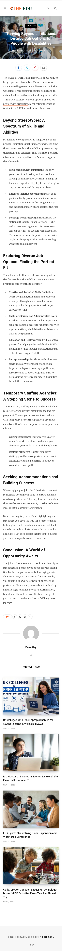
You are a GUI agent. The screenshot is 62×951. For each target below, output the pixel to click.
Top (32, 945)
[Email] (44, 67)
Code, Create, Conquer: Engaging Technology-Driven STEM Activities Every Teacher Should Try (30, 893)
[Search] (54, 8)
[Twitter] (27, 67)
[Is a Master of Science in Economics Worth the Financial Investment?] (31, 752)
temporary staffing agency (22, 406)
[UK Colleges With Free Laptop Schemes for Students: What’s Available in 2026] (31, 696)
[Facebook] (19, 67)
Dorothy (19, 51)
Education (31, 26)
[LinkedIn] (25, 616)
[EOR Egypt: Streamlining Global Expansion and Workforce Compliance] (31, 809)
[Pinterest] (35, 67)
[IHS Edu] (21, 8)
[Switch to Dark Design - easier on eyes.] (48, 8)
